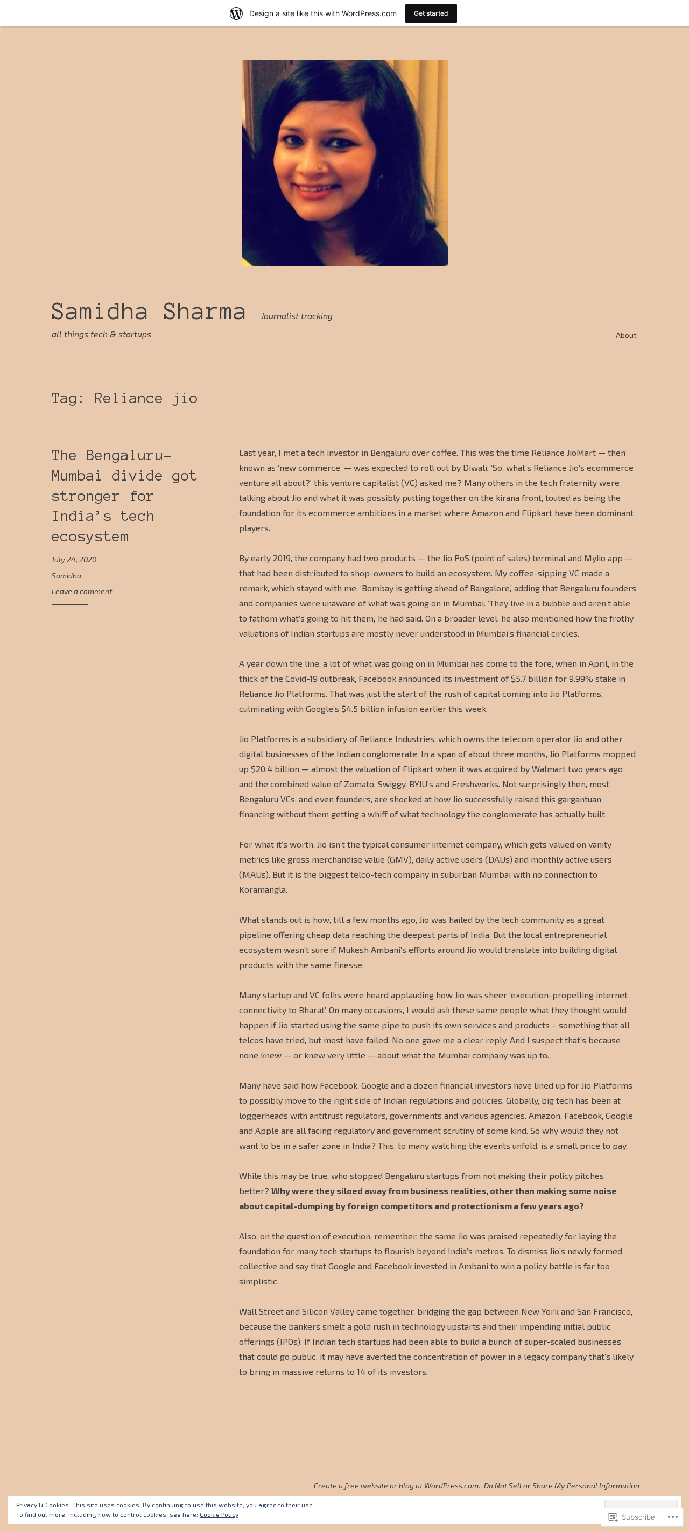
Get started (431, 13)
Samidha (66, 575)
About (626, 335)
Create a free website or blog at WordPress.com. (397, 1485)
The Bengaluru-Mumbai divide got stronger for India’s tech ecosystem (125, 495)
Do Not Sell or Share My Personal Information (561, 1485)
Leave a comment (82, 591)
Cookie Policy (219, 1514)
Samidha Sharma (150, 311)
